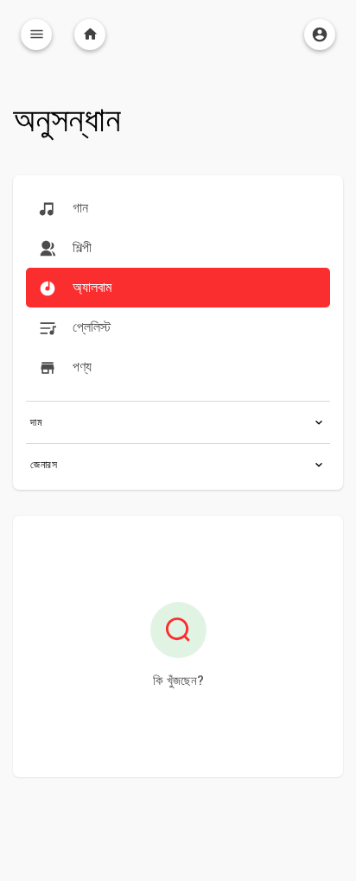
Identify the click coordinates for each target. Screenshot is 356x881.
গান (78, 208)
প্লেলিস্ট (90, 327)
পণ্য (80, 366)
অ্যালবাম (90, 287)
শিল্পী (80, 247)
